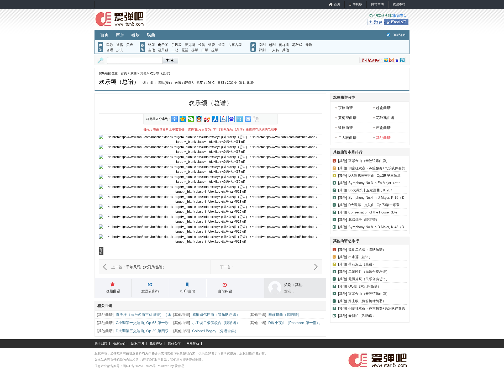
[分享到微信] (191, 119)
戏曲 (151, 35)
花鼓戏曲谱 (385, 118)
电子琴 (163, 45)
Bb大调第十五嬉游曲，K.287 (370, 190)
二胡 (174, 50)
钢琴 (151, 45)
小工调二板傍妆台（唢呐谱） (216, 323)
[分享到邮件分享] (248, 119)
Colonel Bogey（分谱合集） (215, 331)
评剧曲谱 (383, 128)
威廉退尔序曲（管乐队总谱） (216, 314)
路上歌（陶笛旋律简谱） (367, 301)
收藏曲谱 (113, 291)
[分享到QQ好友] (199, 119)
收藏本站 (399, 4)
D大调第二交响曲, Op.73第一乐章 (374, 205)
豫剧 (309, 45)
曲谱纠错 (225, 291)
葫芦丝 (163, 50)
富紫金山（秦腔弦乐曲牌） (368, 161)
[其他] (342, 161)
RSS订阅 (399, 35)
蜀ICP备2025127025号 (139, 366)
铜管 (211, 45)
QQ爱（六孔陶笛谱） (364, 286)
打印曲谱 (187, 291)
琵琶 (184, 50)
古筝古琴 (235, 45)
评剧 (262, 50)
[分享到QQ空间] (183, 119)
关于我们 (100, 343)
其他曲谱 (105, 314)
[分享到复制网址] (256, 119)
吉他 (151, 50)
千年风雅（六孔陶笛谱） (146, 267)
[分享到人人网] (215, 119)
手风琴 (176, 45)
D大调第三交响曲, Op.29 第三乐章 (374, 175)
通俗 (119, 45)
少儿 (119, 50)
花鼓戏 (297, 45)
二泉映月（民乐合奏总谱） (368, 272)
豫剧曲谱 (345, 128)
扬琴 (194, 50)
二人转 (274, 50)
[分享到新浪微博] (207, 119)
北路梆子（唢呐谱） (363, 220)
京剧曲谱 (345, 108)
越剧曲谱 (383, 108)
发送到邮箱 (150, 291)
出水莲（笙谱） (360, 257)
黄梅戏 (284, 45)
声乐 (120, 35)
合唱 (109, 50)
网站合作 (174, 343)
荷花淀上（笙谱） (362, 264)
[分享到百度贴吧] (223, 119)
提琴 (214, 50)
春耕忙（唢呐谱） (362, 316)
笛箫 (221, 45)
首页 (337, 4)
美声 (129, 45)
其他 (285, 50)
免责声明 (156, 343)
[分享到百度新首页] (231, 119)
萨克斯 (190, 45)
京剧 (262, 45)
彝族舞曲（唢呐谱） (284, 314)
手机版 (357, 4)
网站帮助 (377, 4)
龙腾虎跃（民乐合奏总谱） (368, 279)
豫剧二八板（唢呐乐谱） (367, 250)
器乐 (135, 35)
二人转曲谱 (347, 137)
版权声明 (137, 343)
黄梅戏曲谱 (347, 118)
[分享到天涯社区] (240, 119)
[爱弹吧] (120, 27)
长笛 (201, 45)
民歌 (109, 45)
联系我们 (119, 343)
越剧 (272, 45)
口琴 (204, 50)
